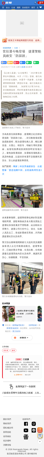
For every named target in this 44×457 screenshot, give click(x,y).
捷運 (13, 350)
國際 (19, 7)
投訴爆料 (7, 440)
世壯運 (6, 350)
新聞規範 (7, 432)
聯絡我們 (7, 423)
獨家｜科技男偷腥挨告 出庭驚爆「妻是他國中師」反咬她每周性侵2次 (22, 170)
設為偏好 (3, 64)
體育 (33, 7)
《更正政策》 (16, 331)
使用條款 (7, 436)
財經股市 (26, 7)
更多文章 (28, 375)
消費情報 (7, 445)
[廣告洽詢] (39, 435)
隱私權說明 (7, 427)
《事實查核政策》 (12, 328)
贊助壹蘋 (9, 64)
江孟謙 (22, 67)
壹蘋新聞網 (7, 48)
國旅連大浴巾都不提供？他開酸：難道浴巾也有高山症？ (24, 41)
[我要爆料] (39, 430)
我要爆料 (16, 64)
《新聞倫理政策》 (18, 325)
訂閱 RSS (19, 375)
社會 (13, 7)
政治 (8, 7)
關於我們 (7, 419)
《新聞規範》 (33, 325)
